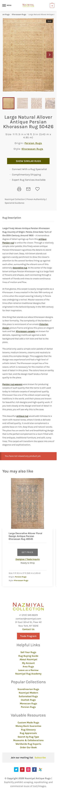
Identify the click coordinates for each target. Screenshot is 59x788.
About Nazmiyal (28, 659)
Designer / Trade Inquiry (28, 559)
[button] (49, 55)
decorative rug (20, 267)
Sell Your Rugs (28, 652)
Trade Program (28, 636)
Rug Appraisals (28, 733)
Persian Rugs (33, 143)
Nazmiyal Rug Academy (28, 673)
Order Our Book (28, 747)
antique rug (22, 416)
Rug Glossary (28, 729)
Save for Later (37, 189)
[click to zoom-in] (28, 55)
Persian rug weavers (12, 384)
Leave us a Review (28, 670)
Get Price (27, 552)
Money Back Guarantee (28, 726)
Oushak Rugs (28, 699)
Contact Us (28, 629)
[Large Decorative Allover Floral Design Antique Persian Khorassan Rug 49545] (27, 503)
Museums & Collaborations (28, 740)
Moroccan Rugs (28, 703)
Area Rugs (28, 666)
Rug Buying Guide (28, 655)
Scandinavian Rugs (28, 689)
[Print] (19, 189)
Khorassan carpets (25, 331)
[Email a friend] (28, 189)
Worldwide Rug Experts (28, 743)
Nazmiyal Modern (28, 692)
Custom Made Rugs (28, 722)
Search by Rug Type (28, 736)
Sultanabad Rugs (28, 696)
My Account (28, 663)
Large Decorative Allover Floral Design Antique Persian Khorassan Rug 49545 (25, 536)
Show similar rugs (28, 161)
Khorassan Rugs (19, 14)
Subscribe (40, 757)
